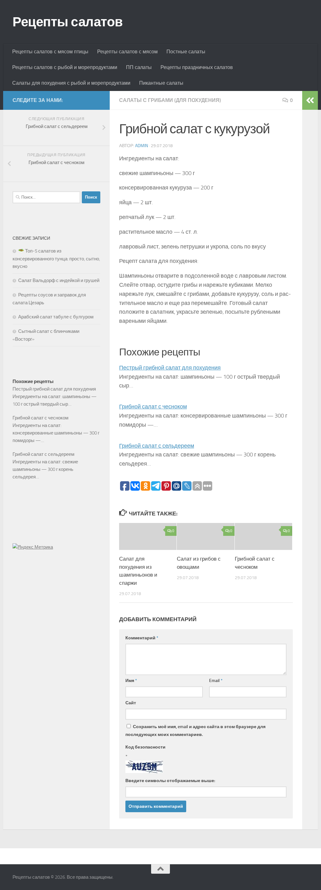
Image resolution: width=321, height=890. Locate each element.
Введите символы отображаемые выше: (170, 780)
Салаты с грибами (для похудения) (170, 100)
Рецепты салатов (68, 22)
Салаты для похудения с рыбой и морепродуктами (71, 83)
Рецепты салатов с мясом (127, 52)
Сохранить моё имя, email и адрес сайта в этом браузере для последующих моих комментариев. (195, 730)
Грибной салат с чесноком (153, 406)
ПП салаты (139, 67)
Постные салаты (185, 52)
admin (141, 145)
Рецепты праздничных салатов (196, 67)
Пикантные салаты (161, 83)
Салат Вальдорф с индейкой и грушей (58, 280)
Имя (131, 680)
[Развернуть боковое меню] (310, 100)
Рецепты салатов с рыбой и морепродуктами (64, 67)
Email (216, 680)
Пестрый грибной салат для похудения (170, 367)
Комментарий (141, 638)
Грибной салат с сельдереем (156, 445)
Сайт (130, 703)
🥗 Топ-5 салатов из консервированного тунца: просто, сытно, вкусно (56, 258)
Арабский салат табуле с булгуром (55, 317)
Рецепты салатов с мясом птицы (50, 52)
